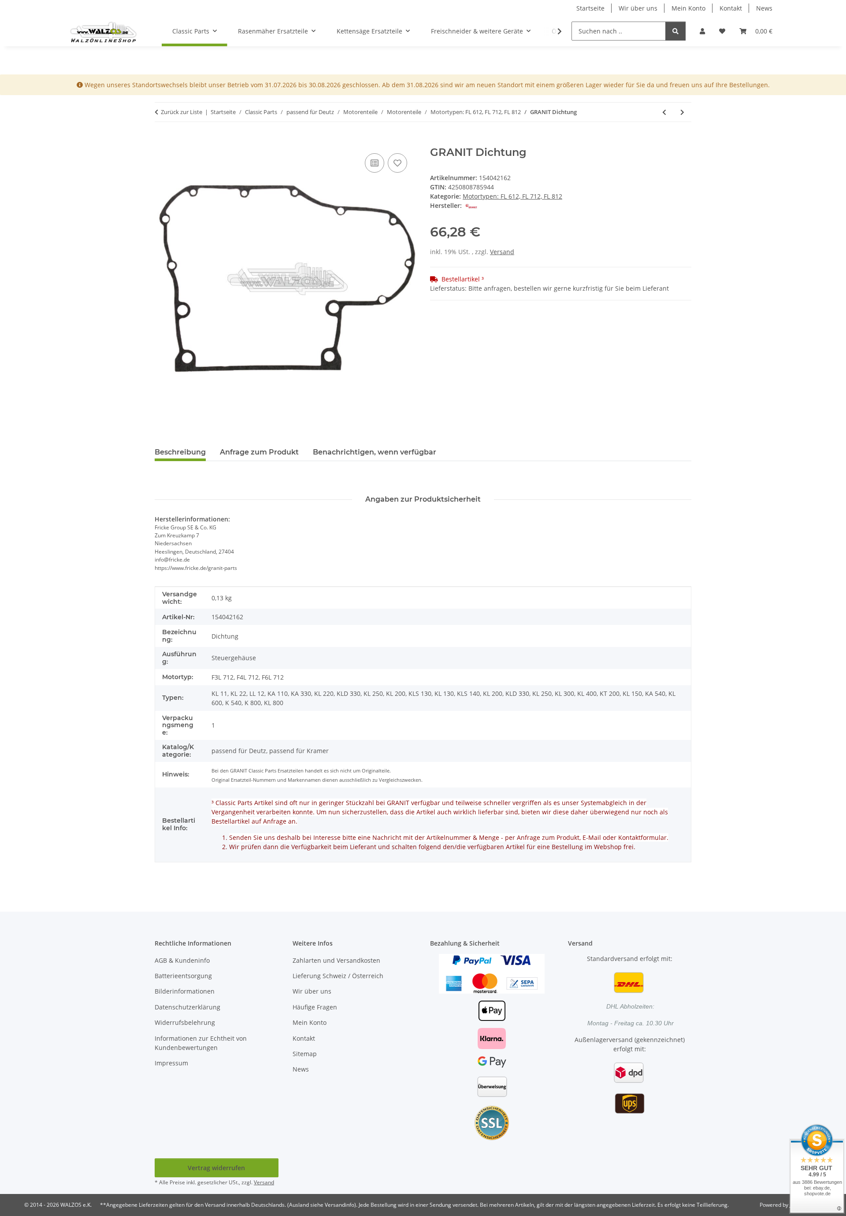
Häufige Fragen (315, 1007)
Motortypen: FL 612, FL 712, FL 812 (512, 196)
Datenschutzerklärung (187, 1007)
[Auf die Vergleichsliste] (374, 163)
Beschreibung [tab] (180, 452)
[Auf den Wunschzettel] (397, 163)
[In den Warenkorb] (162, 141)
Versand (502, 252)
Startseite (590, 8)
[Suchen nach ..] (675, 31)
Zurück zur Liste (181, 112)
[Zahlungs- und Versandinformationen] (492, 973)
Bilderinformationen (185, 991)
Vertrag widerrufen (216, 1168)
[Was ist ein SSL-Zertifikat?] (491, 1122)
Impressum (171, 1063)
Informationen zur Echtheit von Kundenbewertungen (201, 1043)
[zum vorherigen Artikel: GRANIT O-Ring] (664, 112)
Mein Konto (688, 8)
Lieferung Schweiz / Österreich (338, 976)
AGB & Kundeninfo (182, 960)
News (764, 8)
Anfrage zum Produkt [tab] (259, 452)
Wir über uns (638, 8)
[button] (702, 31)
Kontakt (731, 8)
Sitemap (305, 1054)
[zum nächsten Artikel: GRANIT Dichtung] (682, 112)
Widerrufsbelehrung (185, 1022)
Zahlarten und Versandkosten (336, 960)
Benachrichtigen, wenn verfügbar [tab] (374, 452)
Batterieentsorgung (183, 976)
